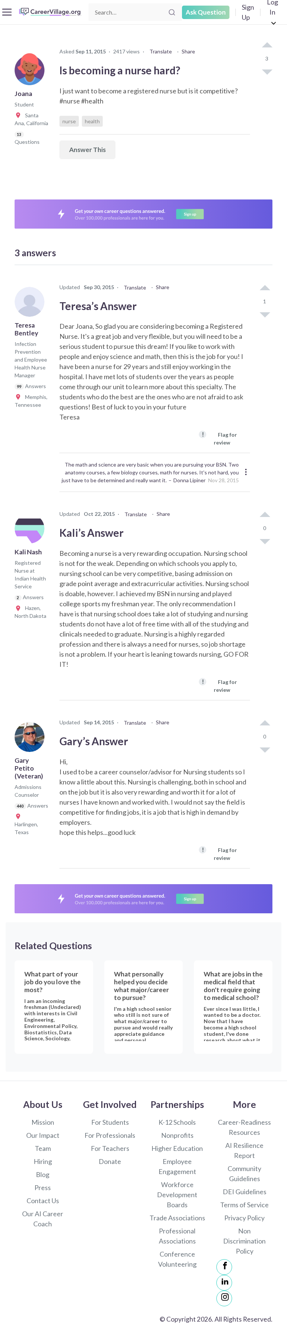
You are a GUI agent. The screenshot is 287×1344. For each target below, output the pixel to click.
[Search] (172, 12)
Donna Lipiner (189, 480)
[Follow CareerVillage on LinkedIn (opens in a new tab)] (224, 1283)
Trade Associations (177, 1218)
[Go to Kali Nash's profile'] (31, 531)
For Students (110, 1122)
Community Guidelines (244, 1173)
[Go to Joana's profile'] (31, 72)
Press (42, 1187)
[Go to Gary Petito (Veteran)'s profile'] (31, 739)
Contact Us (43, 1200)
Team (43, 1148)
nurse (69, 121)
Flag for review (219, 438)
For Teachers (110, 1148)
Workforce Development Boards (177, 1194)
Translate (160, 51)
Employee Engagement (177, 1166)
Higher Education (177, 1148)
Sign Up (248, 12)
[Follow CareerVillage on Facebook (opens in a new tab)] (224, 1267)
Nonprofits (177, 1135)
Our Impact (42, 1135)
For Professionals (109, 1135)
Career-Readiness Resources (244, 1127)
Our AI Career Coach (42, 1219)
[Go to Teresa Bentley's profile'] (31, 304)
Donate (110, 1161)
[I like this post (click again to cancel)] (267, 46)
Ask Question (206, 12)
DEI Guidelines (244, 1191)
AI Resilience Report (244, 1150)
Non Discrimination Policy (244, 1241)
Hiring (43, 1161)
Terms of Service (244, 1205)
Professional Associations (177, 1236)
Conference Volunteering (177, 1259)
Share (188, 51)
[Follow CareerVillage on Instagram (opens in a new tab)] (224, 1298)
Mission (42, 1122)
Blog (42, 1174)
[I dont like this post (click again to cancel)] (267, 71)
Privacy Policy (244, 1218)
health (92, 121)
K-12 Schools (177, 1122)
